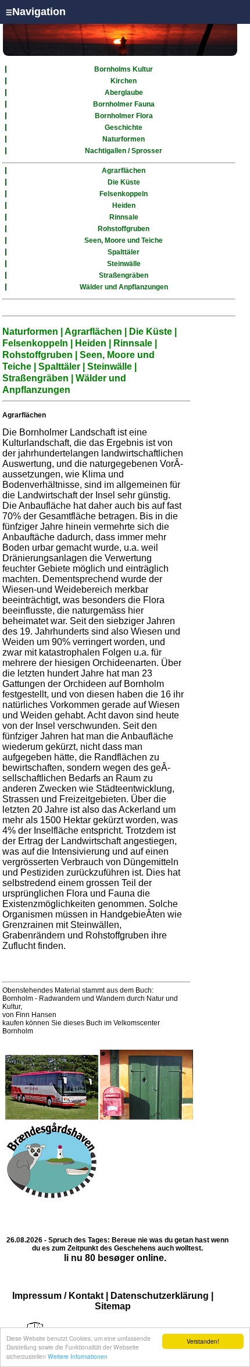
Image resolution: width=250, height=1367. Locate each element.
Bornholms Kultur (123, 69)
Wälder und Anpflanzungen (124, 287)
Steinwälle (124, 263)
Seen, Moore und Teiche (123, 240)
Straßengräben (123, 275)
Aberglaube (124, 92)
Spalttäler (124, 252)
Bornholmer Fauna (124, 104)
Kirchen (123, 80)
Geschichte (123, 127)
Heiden (123, 205)
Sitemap (113, 1306)
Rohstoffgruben (123, 228)
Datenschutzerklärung (159, 1296)
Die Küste (124, 182)
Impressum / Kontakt (57, 1296)
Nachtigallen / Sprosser (123, 150)
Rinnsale (123, 217)
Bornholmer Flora (124, 115)
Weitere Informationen (78, 1356)
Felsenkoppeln (123, 193)
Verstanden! (203, 1341)
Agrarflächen (123, 170)
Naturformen (123, 139)
